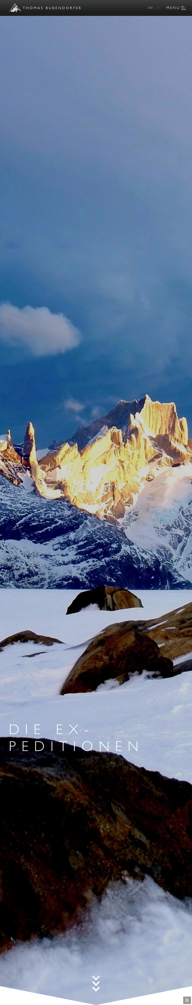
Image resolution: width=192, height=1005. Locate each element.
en (158, 7)
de (150, 7)
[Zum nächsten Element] (96, 984)
